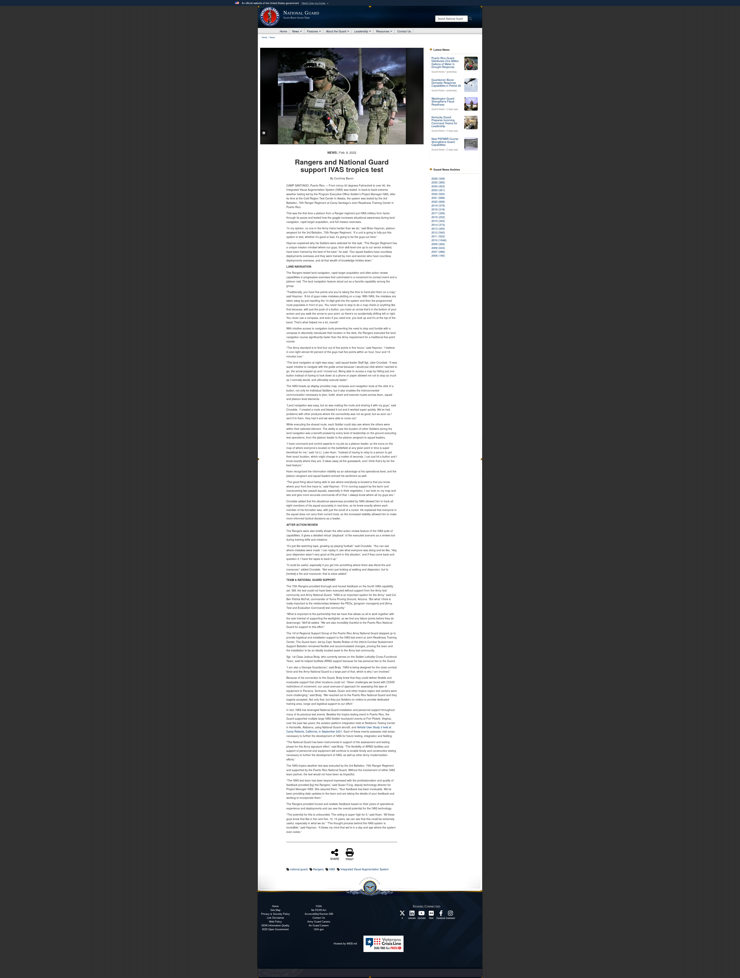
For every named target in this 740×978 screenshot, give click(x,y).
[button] (315, 3)
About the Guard (336, 31)
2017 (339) (438, 213)
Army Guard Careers (318, 921)
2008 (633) (438, 248)
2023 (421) (438, 190)
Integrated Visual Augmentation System (365, 869)
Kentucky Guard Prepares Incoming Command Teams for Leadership (444, 121)
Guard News (438, 71)
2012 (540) (438, 232)
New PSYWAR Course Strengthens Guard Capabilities (444, 142)
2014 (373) (438, 225)
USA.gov (319, 929)
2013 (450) (438, 228)
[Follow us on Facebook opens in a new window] (441, 914)
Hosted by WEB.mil (345, 943)
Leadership (361, 31)
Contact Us (404, 31)
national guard (299, 869)
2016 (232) (438, 217)
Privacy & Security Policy (275, 913)
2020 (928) (438, 201)
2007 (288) (438, 252)
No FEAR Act (318, 910)
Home (283, 31)
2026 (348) (438, 178)
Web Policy (275, 921)
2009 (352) (438, 244)
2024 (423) (438, 186)
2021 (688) (438, 198)
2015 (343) (438, 221)
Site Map (275, 910)
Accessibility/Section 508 (319, 913)
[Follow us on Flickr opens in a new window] (431, 914)
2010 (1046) (439, 240)
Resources (382, 31)
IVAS (332, 869)
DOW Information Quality (275, 925)
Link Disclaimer (275, 917)
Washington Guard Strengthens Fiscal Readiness (442, 101)
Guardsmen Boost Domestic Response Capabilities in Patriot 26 (446, 83)
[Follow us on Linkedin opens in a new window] (412, 914)
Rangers (318, 869)
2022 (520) (438, 194)
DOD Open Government (275, 929)
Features (312, 31)
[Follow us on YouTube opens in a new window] (421, 914)
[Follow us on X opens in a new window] (402, 914)
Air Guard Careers (319, 925)
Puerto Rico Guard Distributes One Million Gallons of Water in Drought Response (445, 62)
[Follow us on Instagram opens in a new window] (450, 914)
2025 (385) (438, 182)
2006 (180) (438, 255)
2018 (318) (438, 209)
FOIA (319, 906)
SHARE (334, 858)
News (295, 31)
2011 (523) (438, 236)
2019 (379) (438, 205)
